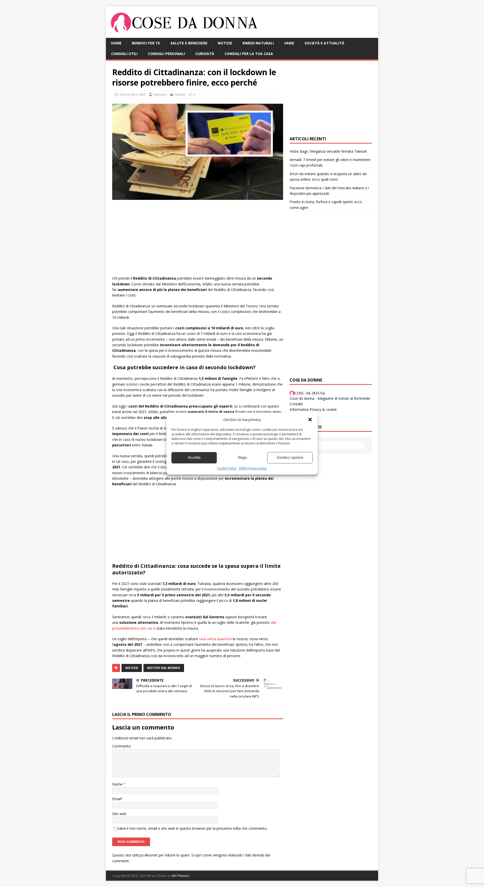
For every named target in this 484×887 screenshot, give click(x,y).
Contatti (296, 403)
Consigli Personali (166, 53)
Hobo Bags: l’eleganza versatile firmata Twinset (328, 151)
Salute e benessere (188, 43)
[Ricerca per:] (331, 445)
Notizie (225, 43)
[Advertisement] (197, 240)
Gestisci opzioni (290, 457)
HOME (116, 43)
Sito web (119, 813)
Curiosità (204, 53)
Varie (289, 43)
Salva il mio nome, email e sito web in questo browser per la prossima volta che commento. (192, 828)
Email (116, 798)
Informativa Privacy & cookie (313, 409)
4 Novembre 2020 (132, 94)
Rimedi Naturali (258, 43)
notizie (131, 668)
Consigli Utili (124, 53)
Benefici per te (146, 43)
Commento (121, 746)
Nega (242, 457)
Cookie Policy (226, 468)
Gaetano (160, 94)
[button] (310, 419)
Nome (118, 784)
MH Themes (180, 876)
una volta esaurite (215, 638)
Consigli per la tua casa (249, 53)
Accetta (194, 457)
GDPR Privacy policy (253, 468)
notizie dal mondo (163, 668)
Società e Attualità (324, 43)
